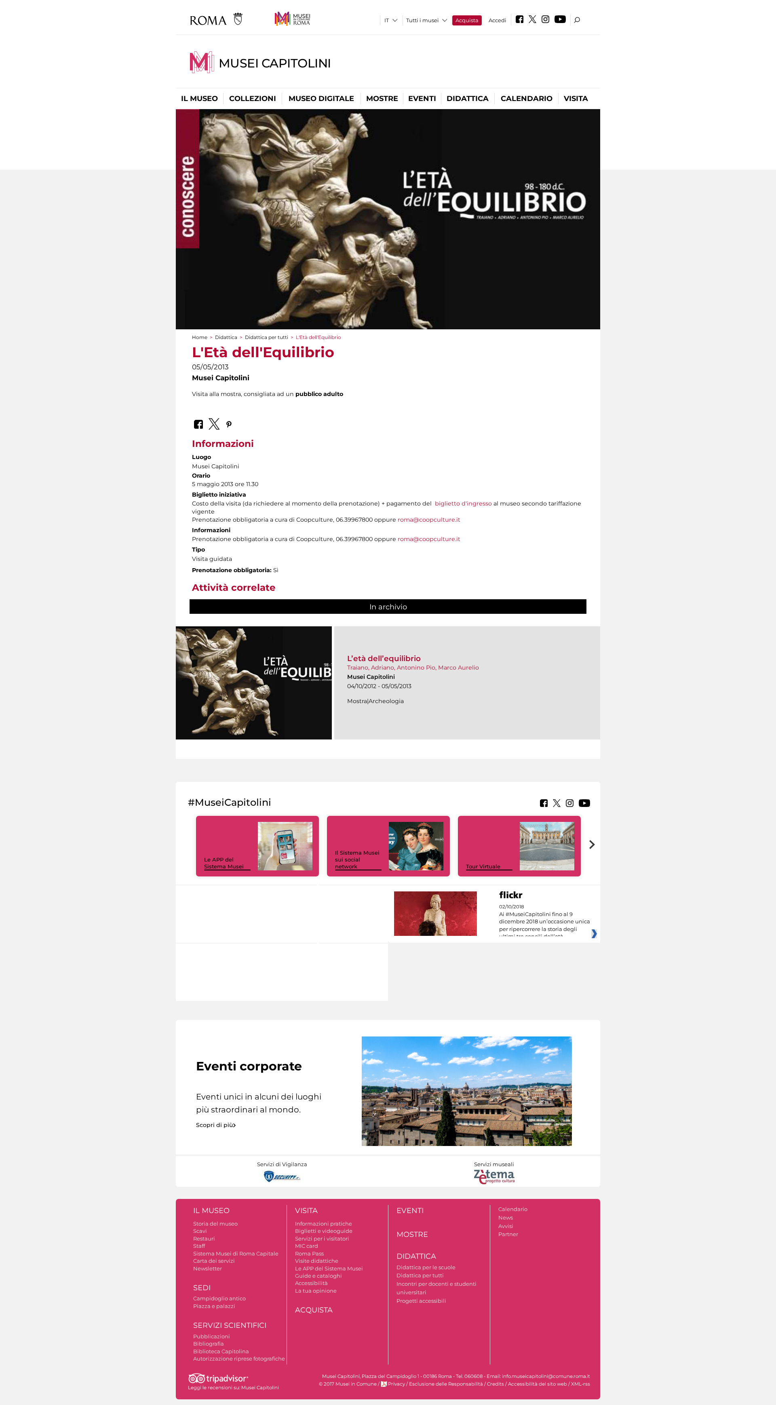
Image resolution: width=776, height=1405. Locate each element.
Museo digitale (321, 98)
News (505, 1217)
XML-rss (580, 1384)
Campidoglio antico (219, 1298)
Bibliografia (208, 1343)
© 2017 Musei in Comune (348, 1384)
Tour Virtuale (483, 866)
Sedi (202, 1287)
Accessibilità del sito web (537, 1384)
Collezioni (252, 98)
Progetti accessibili (421, 1301)
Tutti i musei (422, 20)
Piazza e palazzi (214, 1306)
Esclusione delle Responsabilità (446, 1384)
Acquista (467, 20)
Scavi (200, 1231)
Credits (495, 1384)
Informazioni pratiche (323, 1223)
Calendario (526, 98)
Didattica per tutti (266, 337)
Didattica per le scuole (425, 1267)
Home (199, 337)
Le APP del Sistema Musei (224, 863)
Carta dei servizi (214, 1261)
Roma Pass (309, 1253)
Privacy (396, 1384)
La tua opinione (316, 1290)
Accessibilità (311, 1283)
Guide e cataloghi (318, 1275)
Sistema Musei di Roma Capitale (235, 1253)
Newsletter (207, 1268)
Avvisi (505, 1226)
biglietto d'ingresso (463, 503)
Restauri (204, 1238)
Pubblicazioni (211, 1336)
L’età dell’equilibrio (384, 658)
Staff (199, 1246)
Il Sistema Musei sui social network (357, 859)
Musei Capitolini (275, 63)
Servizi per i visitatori (322, 1238)
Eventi (422, 98)
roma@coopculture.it (429, 519)
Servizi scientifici (229, 1325)
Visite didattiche (316, 1261)
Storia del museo (215, 1223)
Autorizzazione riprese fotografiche (239, 1358)
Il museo (199, 98)
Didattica (468, 98)
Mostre (382, 98)
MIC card (306, 1246)
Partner (508, 1234)
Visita (576, 98)
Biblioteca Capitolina (221, 1351)
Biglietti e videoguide (323, 1231)
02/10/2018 (544, 921)
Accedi (497, 20)
